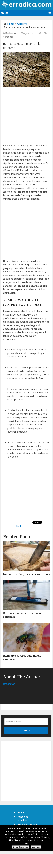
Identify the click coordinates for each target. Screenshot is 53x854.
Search (26, 730)
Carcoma (22, 23)
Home (10, 23)
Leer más (36, 847)
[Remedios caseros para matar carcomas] (26, 637)
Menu (4, 13)
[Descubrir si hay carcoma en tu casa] (26, 556)
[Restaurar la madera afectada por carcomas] (26, 595)
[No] (49, 838)
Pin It (18, 526)
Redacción (11, 33)
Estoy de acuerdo (20, 847)
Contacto (22, 812)
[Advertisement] (26, 114)
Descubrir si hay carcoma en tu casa (26, 574)
